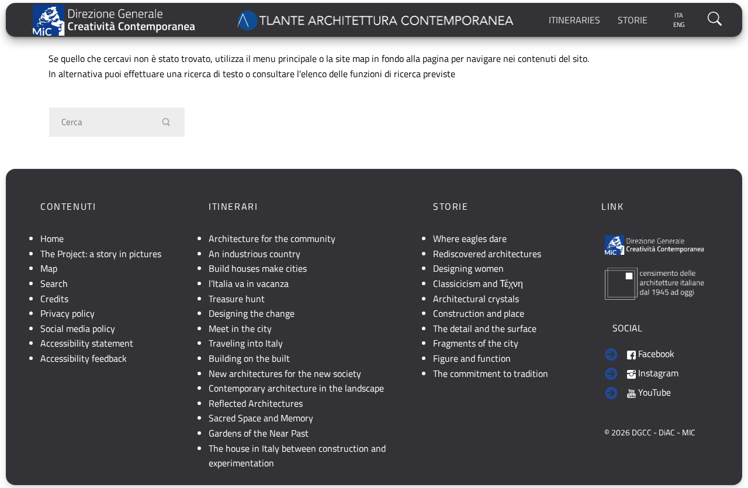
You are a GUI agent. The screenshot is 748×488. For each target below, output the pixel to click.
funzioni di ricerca (385, 74)
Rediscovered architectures (487, 254)
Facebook (655, 354)
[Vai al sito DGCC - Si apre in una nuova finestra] (114, 20)
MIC (688, 432)
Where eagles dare (470, 238)
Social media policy (77, 328)
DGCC (642, 432)
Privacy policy (67, 313)
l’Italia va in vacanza (249, 283)
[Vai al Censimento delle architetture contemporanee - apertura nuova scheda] (654, 282)
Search (54, 283)
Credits (54, 299)
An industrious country (254, 254)
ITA (678, 15)
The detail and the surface (484, 328)
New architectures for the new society (285, 373)
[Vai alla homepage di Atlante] (376, 20)
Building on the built (249, 358)
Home (52, 238)
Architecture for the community (272, 238)
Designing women (468, 268)
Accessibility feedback (83, 358)
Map (48, 268)
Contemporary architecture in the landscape (296, 388)
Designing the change (252, 313)
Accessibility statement (86, 343)
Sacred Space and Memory (261, 418)
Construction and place (478, 313)
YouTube (653, 392)
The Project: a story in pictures (100, 254)
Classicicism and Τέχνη (478, 283)
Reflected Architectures (256, 403)
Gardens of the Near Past (259, 433)
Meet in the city (240, 328)
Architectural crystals (476, 299)
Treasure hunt (237, 299)
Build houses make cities (258, 268)
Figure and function (472, 358)
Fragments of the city (475, 343)
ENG (679, 24)
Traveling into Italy (246, 343)
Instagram (657, 373)
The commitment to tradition (490, 373)
